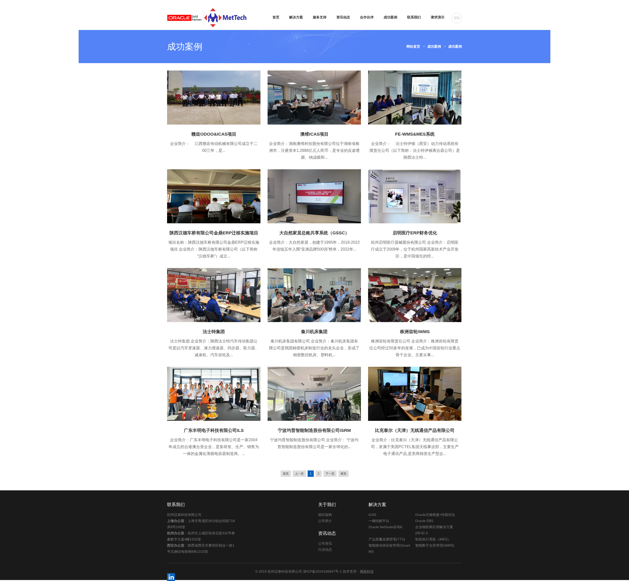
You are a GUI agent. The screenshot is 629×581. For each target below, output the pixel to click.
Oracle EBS (424, 521)
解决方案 (296, 17)
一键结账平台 (379, 521)
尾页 (343, 473)
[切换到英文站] (457, 18)
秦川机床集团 (314, 331)
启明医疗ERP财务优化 (415, 232)
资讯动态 (343, 17)
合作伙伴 (367, 17)
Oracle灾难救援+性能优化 (435, 515)
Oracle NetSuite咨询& (385, 527)
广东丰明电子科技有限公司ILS (214, 430)
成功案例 (390, 17)
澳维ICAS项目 (314, 134)
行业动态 (325, 550)
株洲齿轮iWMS (415, 331)
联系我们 (414, 17)
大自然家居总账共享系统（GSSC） (314, 232)
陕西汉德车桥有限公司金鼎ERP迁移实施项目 (214, 232)
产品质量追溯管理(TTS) (387, 539)
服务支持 (320, 17)
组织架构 (325, 515)
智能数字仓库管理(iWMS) (434, 545)
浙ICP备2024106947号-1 (322, 571)
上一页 (299, 473)
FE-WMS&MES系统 (415, 134)
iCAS (372, 515)
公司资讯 (325, 543)
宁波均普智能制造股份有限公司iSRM (314, 430)
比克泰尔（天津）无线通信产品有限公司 (415, 430)
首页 (275, 17)
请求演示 (437, 17)
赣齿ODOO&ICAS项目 (213, 134)
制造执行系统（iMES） (433, 539)
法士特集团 (214, 331)
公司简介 (325, 521)
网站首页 (413, 46)
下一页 (330, 473)
